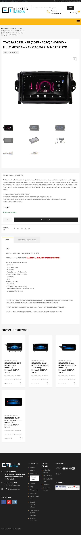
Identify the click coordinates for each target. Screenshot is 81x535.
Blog (31, 487)
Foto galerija (34, 490)
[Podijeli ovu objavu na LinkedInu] (25, 228)
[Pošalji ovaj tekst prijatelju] (29, 228)
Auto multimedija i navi (15, 28)
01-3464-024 (56, 13)
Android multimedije (7, 31)
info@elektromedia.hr (12, 489)
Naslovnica (33, 473)
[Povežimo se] (3, 502)
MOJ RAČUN (4, 1)
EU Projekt (33, 493)
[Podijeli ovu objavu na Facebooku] (13, 228)
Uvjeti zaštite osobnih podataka (34, 512)
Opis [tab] (7, 240)
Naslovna (4, 28)
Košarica (46, 485)
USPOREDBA (24, 1)
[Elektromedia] (15, 13)
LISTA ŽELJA (14, 1)
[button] (74, 59)
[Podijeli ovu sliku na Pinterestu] (21, 228)
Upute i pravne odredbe (33, 504)
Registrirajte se (74, 1)
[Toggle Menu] (78, 21)
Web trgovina (47, 476)
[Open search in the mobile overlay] (53, 8)
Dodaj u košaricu (46, 220)
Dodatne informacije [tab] (27, 240)
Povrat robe (34, 478)
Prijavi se (65, 1)
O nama (32, 483)
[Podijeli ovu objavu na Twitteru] (17, 228)
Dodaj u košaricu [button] (21, 383)
